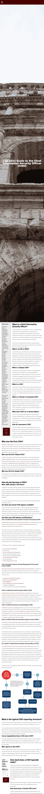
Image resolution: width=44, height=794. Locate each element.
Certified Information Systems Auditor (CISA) (12, 593)
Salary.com (28, 769)
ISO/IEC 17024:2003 (18, 617)
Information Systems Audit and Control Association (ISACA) (15, 595)
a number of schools (28, 509)
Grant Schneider (21, 465)
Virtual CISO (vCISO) (17, 399)
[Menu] (42, 2)
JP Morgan (29, 448)
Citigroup (24, 448)
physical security (24, 393)
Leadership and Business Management (12, 578)
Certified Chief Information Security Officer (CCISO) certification (18, 646)
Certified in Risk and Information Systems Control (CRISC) (16, 622)
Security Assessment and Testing (10, 557)
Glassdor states (35, 773)
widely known (10, 444)
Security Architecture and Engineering (11, 552)
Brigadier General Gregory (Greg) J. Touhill (19, 463)
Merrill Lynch (5, 450)
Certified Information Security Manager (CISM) (12, 607)
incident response (11, 753)
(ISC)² (21, 526)
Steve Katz (4, 444)
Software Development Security (10, 560)
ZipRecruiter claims (17, 777)
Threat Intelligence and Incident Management (13, 583)
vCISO (12, 791)
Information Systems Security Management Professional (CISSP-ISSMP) (18, 568)
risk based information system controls (30, 633)
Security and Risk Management (10, 548)
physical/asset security (29, 740)
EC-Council (29, 665)
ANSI (10, 617)
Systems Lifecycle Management (10, 580)
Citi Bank (28, 446)
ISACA (39, 607)
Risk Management (7, 581)
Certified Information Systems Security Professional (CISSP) (15, 522)
